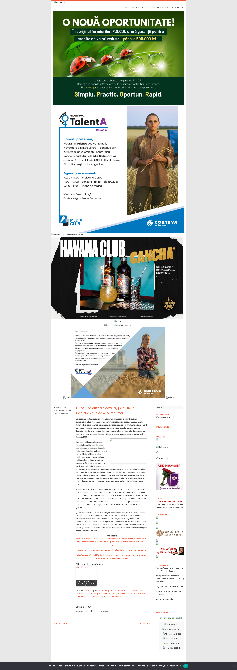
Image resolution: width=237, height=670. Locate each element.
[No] (233, 666)
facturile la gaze (113, 594)
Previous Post (60, 623)
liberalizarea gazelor (88, 597)
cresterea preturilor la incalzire (125, 591)
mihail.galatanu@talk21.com (173, 507)
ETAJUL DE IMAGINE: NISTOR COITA (170, 587)
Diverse (86, 591)
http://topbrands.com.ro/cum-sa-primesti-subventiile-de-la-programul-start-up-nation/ (111, 550)
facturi (105, 594)
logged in (90, 611)
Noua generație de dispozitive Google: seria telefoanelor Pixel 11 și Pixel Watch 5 (170, 579)
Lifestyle (129, 8)
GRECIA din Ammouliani (165, 599)
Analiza (179, 8)
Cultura (140, 8)
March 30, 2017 (60, 408)
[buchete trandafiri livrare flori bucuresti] (169, 490)
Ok (185, 666)
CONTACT (150, 8)
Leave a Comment (61, 414)
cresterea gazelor (107, 591)
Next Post (145, 623)
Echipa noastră (165, 8)
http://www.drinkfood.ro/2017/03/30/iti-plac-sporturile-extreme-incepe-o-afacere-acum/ (111, 539)
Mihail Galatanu (66, 411)
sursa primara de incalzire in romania (109, 597)
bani (98, 591)
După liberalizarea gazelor (93, 594)
